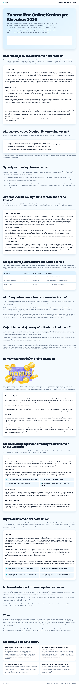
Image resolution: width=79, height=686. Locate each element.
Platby (74, 2)
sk (5, 2)
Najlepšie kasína (62, 2)
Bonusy (69, 2)
